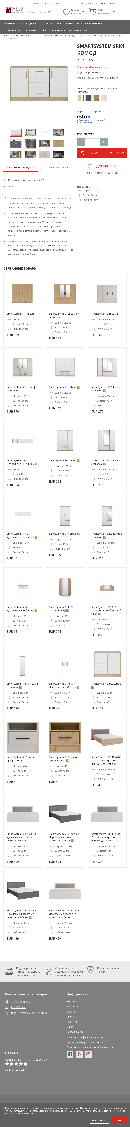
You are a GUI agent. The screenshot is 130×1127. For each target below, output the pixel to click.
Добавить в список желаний (102, 170)
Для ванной (58, 30)
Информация (88, 3)
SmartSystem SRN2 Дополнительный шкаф (20, 535)
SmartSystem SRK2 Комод (106, 683)
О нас (70, 1026)
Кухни (69, 24)
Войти (111, 3)
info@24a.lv (53, 3)
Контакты (72, 1001)
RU (101, 3)
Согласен (118, 1120)
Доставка (72, 1006)
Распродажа (28, 24)
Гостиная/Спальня (51, 24)
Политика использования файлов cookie (90, 1047)
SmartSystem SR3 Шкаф (62, 533)
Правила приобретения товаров (85, 1042)
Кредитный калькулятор (92, 67)
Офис (44, 30)
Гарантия (72, 1021)
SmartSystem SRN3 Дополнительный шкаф (20, 608)
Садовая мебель (78, 30)
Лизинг (70, 1016)
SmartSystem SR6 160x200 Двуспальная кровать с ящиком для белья (106, 760)
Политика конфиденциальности (85, 1037)
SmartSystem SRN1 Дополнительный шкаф (20, 462)
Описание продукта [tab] (20, 167)
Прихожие (31, 30)
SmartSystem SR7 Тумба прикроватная (21, 758)
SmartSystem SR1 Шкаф (20, 313)
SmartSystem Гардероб (93, 35)
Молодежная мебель (89, 24)
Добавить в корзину (106, 153)
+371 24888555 (35, 3)
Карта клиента (75, 1032)
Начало (7, 35)
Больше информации (22, 1113)
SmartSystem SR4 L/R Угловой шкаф (61, 608)
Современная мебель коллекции (59, 35)
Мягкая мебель (12, 30)
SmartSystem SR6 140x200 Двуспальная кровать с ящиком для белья (64, 837)
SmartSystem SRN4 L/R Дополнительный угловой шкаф (106, 610)
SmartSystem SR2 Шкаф (62, 460)
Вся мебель (10, 24)
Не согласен (99, 1120)
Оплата (71, 1011)
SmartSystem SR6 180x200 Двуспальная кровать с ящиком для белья (22, 914)
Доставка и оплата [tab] (54, 167)
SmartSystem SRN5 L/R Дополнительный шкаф (62, 685)
